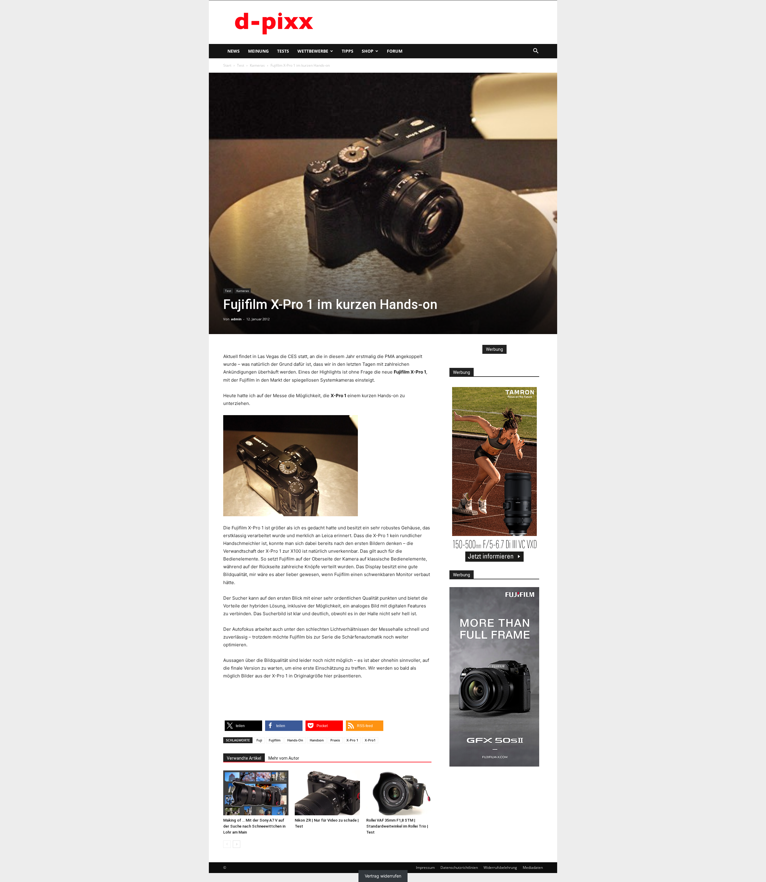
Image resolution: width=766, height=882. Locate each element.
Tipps (347, 51)
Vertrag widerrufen (383, 876)
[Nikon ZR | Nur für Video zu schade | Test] (327, 792)
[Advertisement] (434, 22)
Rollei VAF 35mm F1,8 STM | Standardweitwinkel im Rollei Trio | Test (397, 826)
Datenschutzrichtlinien (459, 867)
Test (240, 65)
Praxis (335, 740)
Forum (394, 51)
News (233, 51)
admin (236, 319)
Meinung (258, 51)
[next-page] (236, 844)
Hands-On (295, 740)
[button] (535, 51)
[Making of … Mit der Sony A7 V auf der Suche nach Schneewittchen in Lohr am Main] (255, 792)
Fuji (259, 740)
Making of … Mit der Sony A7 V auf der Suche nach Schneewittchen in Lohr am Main (254, 826)
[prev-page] (227, 844)
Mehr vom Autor (283, 758)
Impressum (425, 867)
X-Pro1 (370, 740)
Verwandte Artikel (244, 758)
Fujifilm (275, 740)
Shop (367, 51)
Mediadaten (533, 867)
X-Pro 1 (352, 740)
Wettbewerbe (312, 51)
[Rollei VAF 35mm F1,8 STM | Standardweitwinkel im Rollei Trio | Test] (398, 792)
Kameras (257, 65)
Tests (283, 51)
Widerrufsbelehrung (500, 867)
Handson (317, 740)
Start (227, 65)
